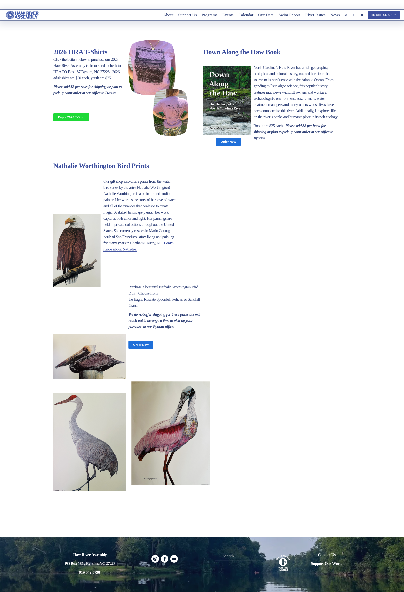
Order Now (228, 141)
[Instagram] (346, 15)
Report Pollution (383, 14)
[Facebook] (353, 15)
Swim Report (289, 15)
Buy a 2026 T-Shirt (71, 117)
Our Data (266, 15)
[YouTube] (361, 15)
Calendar (245, 15)
